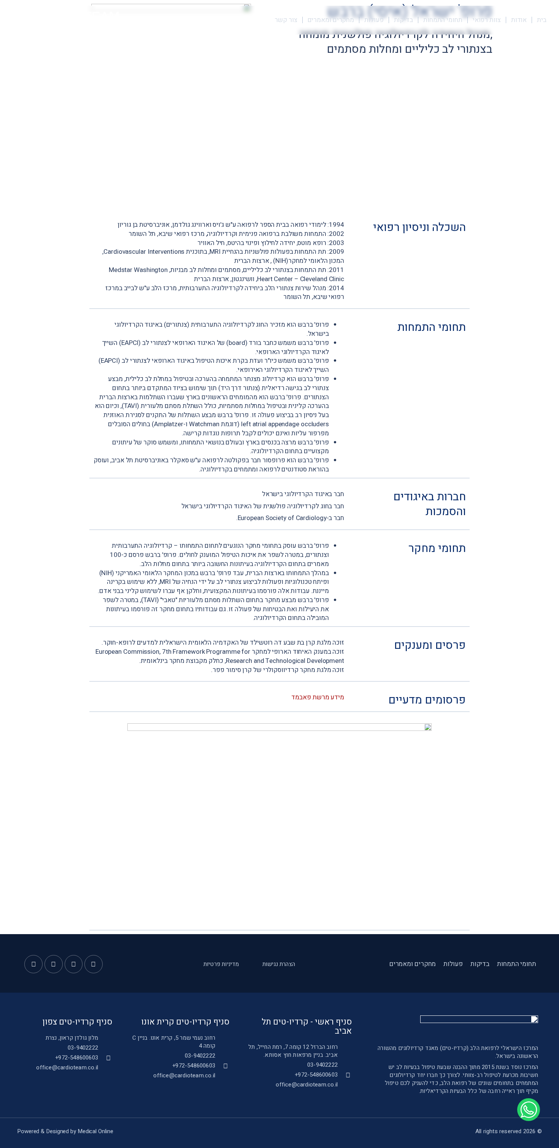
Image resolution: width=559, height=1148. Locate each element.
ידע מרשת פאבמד (315, 697)
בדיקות (403, 20)
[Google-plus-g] (53, 964)
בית (541, 20)
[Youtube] (74, 964)
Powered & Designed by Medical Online (65, 1131)
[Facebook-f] (93, 964)
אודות (519, 20)
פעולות (373, 20)
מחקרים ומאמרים (331, 20)
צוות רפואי (487, 20)
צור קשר (286, 20)
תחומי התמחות (442, 20)
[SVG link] (67, 19)
